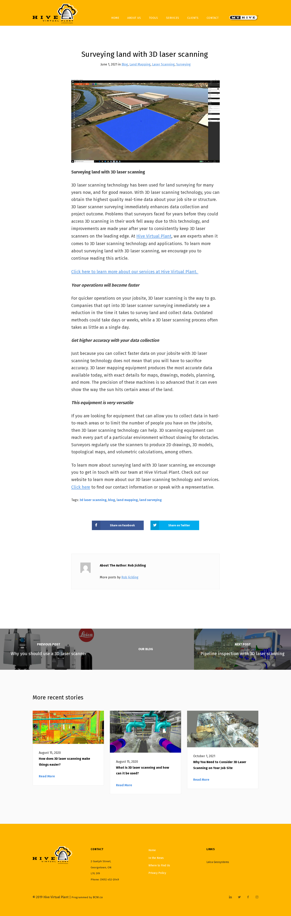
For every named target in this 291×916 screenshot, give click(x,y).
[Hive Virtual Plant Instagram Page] (256, 897)
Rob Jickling (129, 577)
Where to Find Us (159, 865)
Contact (213, 18)
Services (172, 18)
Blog (125, 64)
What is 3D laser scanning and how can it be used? (142, 770)
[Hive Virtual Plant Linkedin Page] (230, 897)
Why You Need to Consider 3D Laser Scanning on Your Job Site (219, 765)
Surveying (183, 64)
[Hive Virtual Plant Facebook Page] (247, 897)
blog (111, 500)
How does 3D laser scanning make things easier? (64, 761)
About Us (134, 18)
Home (115, 18)
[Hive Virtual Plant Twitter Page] (239, 897)
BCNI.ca (98, 897)
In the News (156, 858)
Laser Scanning (163, 64)
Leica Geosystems (217, 862)
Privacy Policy (157, 873)
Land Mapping (139, 64)
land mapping (127, 500)
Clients (193, 18)
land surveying (150, 500)
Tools (153, 18)
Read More (47, 776)
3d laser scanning (93, 500)
